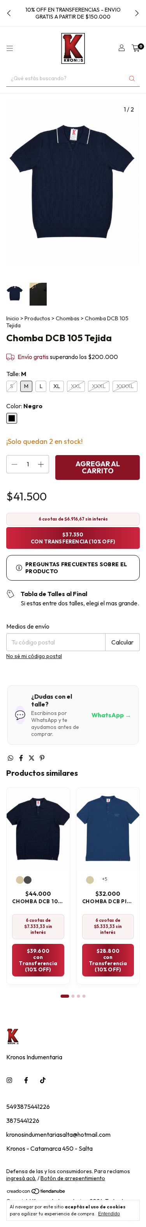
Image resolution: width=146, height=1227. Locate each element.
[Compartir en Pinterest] (42, 758)
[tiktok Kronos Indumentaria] (43, 1080)
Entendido (109, 1214)
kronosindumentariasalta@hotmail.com (58, 1134)
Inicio (12, 318)
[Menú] (9, 48)
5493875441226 (28, 1106)
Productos (37, 318)
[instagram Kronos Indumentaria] (9, 1080)
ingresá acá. (21, 1178)
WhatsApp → (111, 715)
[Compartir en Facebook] (21, 758)
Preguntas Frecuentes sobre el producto (76, 568)
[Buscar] (132, 78)
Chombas (67, 318)
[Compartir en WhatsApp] (11, 758)
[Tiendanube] (36, 1192)
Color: (24, 406)
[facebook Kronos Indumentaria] (26, 1080)
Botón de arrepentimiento (72, 1178)
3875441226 (22, 1120)
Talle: (16, 374)
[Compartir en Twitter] (32, 758)
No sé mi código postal (34, 656)
